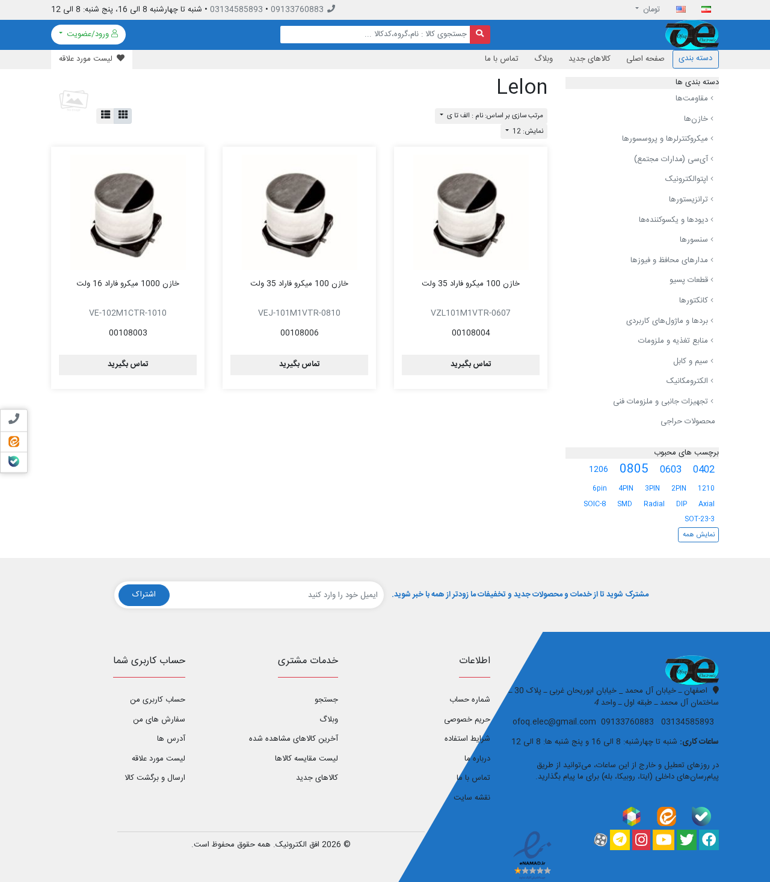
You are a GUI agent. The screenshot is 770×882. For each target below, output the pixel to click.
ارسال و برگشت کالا (155, 778)
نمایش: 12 (527, 131)
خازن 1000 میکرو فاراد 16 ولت (127, 283)
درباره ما (477, 758)
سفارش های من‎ (159, 719)
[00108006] (299, 212)
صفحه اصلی (645, 59)
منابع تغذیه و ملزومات (674, 341)
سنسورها (695, 240)
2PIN (678, 488)
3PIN (652, 488)
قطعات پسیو (690, 280)
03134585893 (236, 9)
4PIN (625, 488)
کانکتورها (694, 300)
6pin (600, 488)
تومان (651, 9)
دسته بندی (695, 58)
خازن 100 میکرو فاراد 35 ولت (471, 283)
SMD (624, 504)
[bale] (701, 816)
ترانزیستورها (689, 199)
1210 (706, 488)
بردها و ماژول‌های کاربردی (668, 321)
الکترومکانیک (688, 381)
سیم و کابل (691, 361)
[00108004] (471, 212)
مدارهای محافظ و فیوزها (670, 260)
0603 (671, 469)
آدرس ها (171, 739)
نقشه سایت (472, 797)
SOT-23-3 (700, 519)
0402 (704, 469)
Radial (654, 504)
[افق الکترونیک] (692, 34)
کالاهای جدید (589, 59)
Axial (706, 504)
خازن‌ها (697, 119)
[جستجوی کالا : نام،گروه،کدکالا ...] (480, 34)
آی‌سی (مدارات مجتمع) (672, 159)
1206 (598, 469)
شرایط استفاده (467, 739)
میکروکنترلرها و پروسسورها (666, 138)
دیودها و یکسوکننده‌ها (674, 220)
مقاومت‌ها (693, 98)
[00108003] (128, 212)
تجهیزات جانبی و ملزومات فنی (661, 401)
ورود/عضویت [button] (87, 34)
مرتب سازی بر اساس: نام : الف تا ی (494, 115)
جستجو (326, 699)
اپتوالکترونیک (687, 179)
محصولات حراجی (688, 421)
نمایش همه (699, 535)
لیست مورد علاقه (158, 758)
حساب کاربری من (157, 699)
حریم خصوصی (467, 719)
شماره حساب (469, 699)
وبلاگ (543, 59)
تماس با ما (502, 59)
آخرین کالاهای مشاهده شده (293, 739)
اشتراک (144, 594)
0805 (634, 469)
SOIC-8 (595, 504)
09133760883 (297, 9)
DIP (681, 504)
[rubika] (631, 816)
